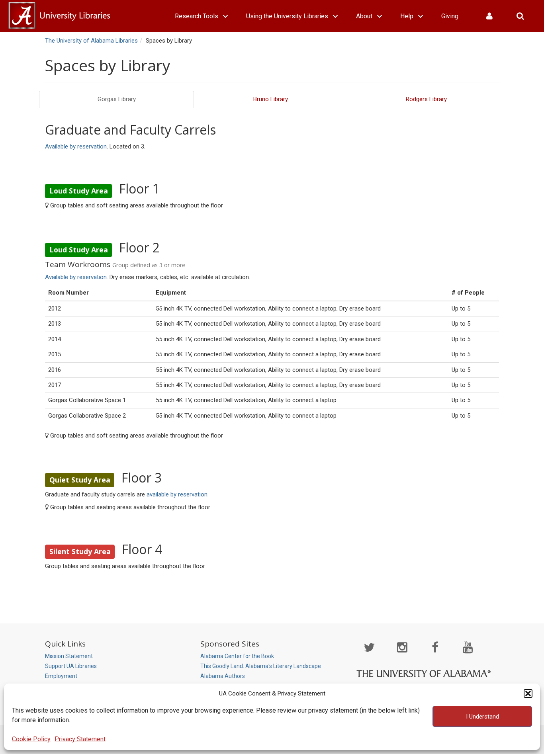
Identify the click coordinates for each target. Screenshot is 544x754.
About (364, 16)
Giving (449, 16)
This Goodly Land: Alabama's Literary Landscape (260, 666)
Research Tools (196, 16)
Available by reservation (76, 146)
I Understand (482, 716)
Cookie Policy (31, 739)
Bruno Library (270, 99)
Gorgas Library (117, 99)
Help (406, 16)
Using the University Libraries (287, 16)
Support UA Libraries (71, 666)
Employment (61, 676)
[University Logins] (489, 16)
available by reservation (177, 494)
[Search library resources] (520, 16)
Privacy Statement (80, 739)
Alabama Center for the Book (237, 656)
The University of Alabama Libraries (91, 40)
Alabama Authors (222, 676)
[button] (528, 693)
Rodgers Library (426, 99)
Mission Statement (69, 656)
